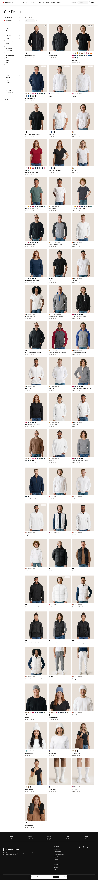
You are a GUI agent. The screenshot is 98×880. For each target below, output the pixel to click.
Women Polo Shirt (30, 316)
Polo (50, 280)
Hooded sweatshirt (30, 98)
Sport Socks (75, 789)
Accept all (56, 876)
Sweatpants (52, 679)
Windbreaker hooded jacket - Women (82, 643)
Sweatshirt (51, 460)
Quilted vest (75, 571)
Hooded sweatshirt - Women (32, 424)
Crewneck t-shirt (76, 60)
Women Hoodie (53, 424)
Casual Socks (52, 789)
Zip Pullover (75, 535)
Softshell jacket (53, 55)
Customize (63, 876)
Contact (56, 867)
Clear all (37, 20)
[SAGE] (49, 836)
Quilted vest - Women (54, 643)
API (55, 869)
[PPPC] (30, 837)
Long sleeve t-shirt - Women (32, 280)
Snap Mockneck (29, 535)
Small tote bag (76, 753)
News (55, 862)
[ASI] (67, 836)
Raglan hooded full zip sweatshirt (57, 352)
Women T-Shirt (76, 170)
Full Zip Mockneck (53, 499)
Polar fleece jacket (30, 55)
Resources (57, 864)
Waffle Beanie (52, 753)
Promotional (57, 851)
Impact (59, 2)
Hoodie (51, 96)
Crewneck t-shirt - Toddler (79, 208)
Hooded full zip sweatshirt (79, 316)
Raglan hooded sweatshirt (79, 352)
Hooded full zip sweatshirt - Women (81, 388)
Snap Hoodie (52, 388)
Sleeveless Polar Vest (54, 535)
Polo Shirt (74, 280)
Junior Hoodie (75, 424)
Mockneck (75, 499)
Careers (56, 859)
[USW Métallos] (86, 837)
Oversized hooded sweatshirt (33, 352)
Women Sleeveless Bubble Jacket (34, 679)
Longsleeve (75, 244)
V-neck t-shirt (52, 134)
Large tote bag (29, 789)
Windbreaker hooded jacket (32, 607)
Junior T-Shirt (52, 208)
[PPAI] (11, 836)
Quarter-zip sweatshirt (31, 499)
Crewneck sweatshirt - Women (80, 460)
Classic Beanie (76, 715)
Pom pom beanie (53, 717)
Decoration (33, 2)
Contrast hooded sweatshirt (56, 316)
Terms (93, 877)
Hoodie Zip (28, 388)
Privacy (88, 877)
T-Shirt (74, 134)
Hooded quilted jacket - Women (33, 643)
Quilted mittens (29, 825)
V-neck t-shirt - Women (55, 170)
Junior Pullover (29, 571)
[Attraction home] (8, 2)
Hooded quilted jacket (54, 571)
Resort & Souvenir (59, 854)
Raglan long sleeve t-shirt (55, 244)
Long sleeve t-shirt (30, 244)
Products (56, 846)
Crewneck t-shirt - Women (32, 172)
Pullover (74, 96)
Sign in (92, 2)
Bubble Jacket (52, 607)
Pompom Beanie (29, 753)
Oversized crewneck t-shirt (32, 134)
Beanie (27, 717)
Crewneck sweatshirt (30, 463)
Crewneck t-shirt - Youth (31, 208)
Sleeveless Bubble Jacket (79, 607)
